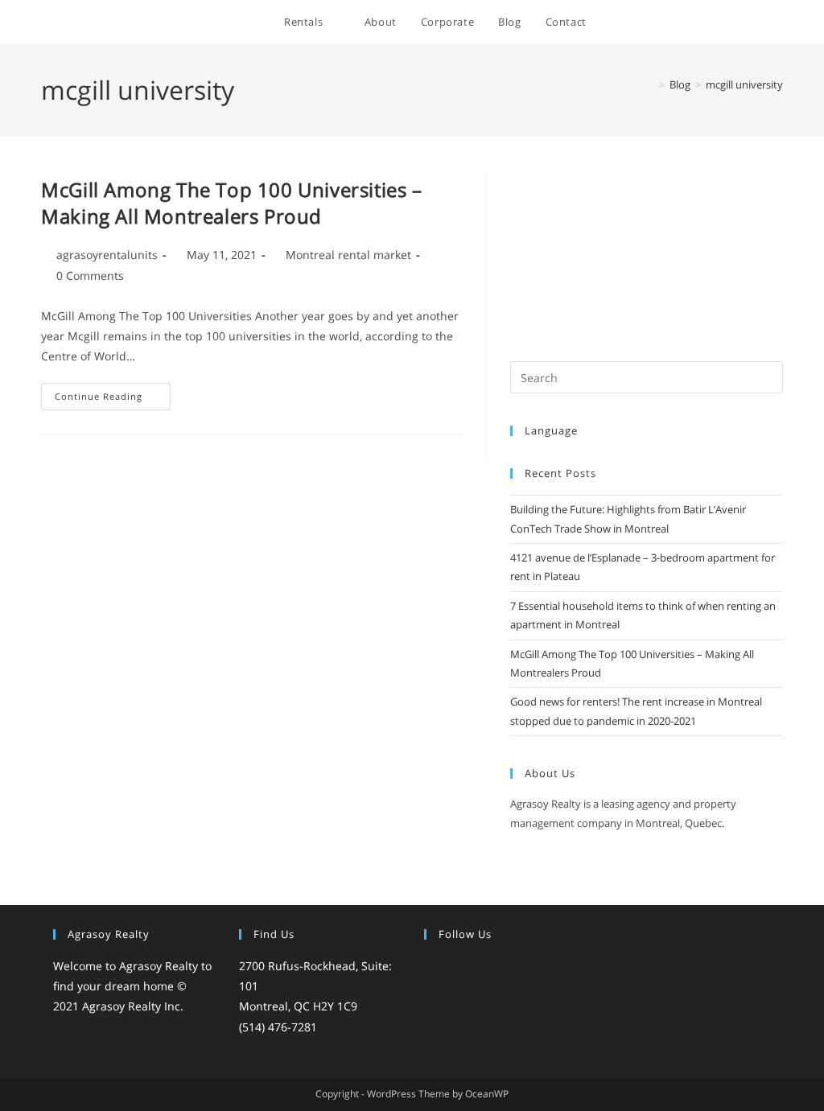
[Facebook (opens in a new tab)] (670, 23)
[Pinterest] (511, 967)
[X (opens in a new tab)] (648, 23)
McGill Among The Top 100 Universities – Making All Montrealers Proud (231, 203)
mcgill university (744, 84)
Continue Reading (113, 399)
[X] (434, 967)
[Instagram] (472, 967)
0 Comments (90, 275)
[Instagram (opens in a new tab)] (713, 23)
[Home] (650, 84)
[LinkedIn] (491, 967)
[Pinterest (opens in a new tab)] (691, 23)
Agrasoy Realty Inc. (132, 1006)
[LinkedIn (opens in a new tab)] (735, 23)
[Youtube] (530, 967)
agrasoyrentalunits (107, 254)
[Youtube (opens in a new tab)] (757, 23)
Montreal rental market (348, 254)
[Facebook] (453, 967)
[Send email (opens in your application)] (778, 23)
